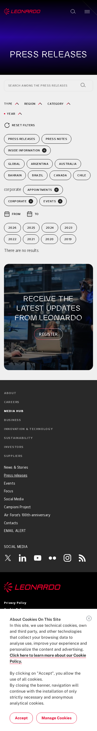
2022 (12, 239)
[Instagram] (67, 558)
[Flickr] (52, 558)
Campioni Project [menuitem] (17, 507)
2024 (50, 227)
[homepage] (22, 11)
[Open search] (73, 11)
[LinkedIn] (22, 558)
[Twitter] (7, 558)
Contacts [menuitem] (11, 523)
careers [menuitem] (11, 402)
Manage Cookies (57, 718)
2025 (31, 227)
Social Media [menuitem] (14, 499)
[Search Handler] (83, 85)
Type (8, 103)
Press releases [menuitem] (15, 475)
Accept (21, 718)
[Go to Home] (48, 587)
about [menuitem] (10, 393)
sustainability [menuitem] (18, 438)
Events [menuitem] (9, 483)
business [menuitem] (12, 420)
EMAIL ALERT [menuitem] (15, 531)
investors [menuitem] (13, 447)
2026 (12, 227)
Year (11, 113)
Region (30, 103)
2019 (68, 239)
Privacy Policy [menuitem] (15, 603)
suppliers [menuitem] (13, 456)
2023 (68, 227)
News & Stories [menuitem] (16, 467)
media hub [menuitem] (13, 411)
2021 (31, 239)
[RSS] (82, 558)
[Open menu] (87, 11)
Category (56, 103)
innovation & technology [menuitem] (28, 429)
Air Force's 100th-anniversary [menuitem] (27, 515)
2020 (49, 239)
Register (48, 334)
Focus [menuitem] (8, 491)
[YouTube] (37, 558)
